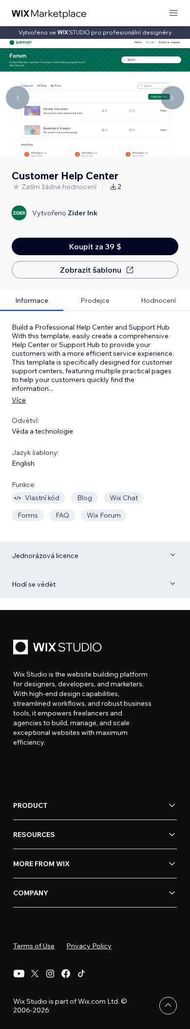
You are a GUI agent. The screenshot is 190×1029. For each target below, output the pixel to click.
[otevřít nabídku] (173, 13)
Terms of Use (34, 946)
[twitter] (34, 973)
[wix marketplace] (49, 13)
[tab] (31, 300)
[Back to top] (168, 1005)
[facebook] (66, 973)
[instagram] (50, 973)
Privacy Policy (89, 946)
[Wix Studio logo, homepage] (59, 648)
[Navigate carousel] (17, 97)
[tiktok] (81, 973)
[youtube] (19, 973)
